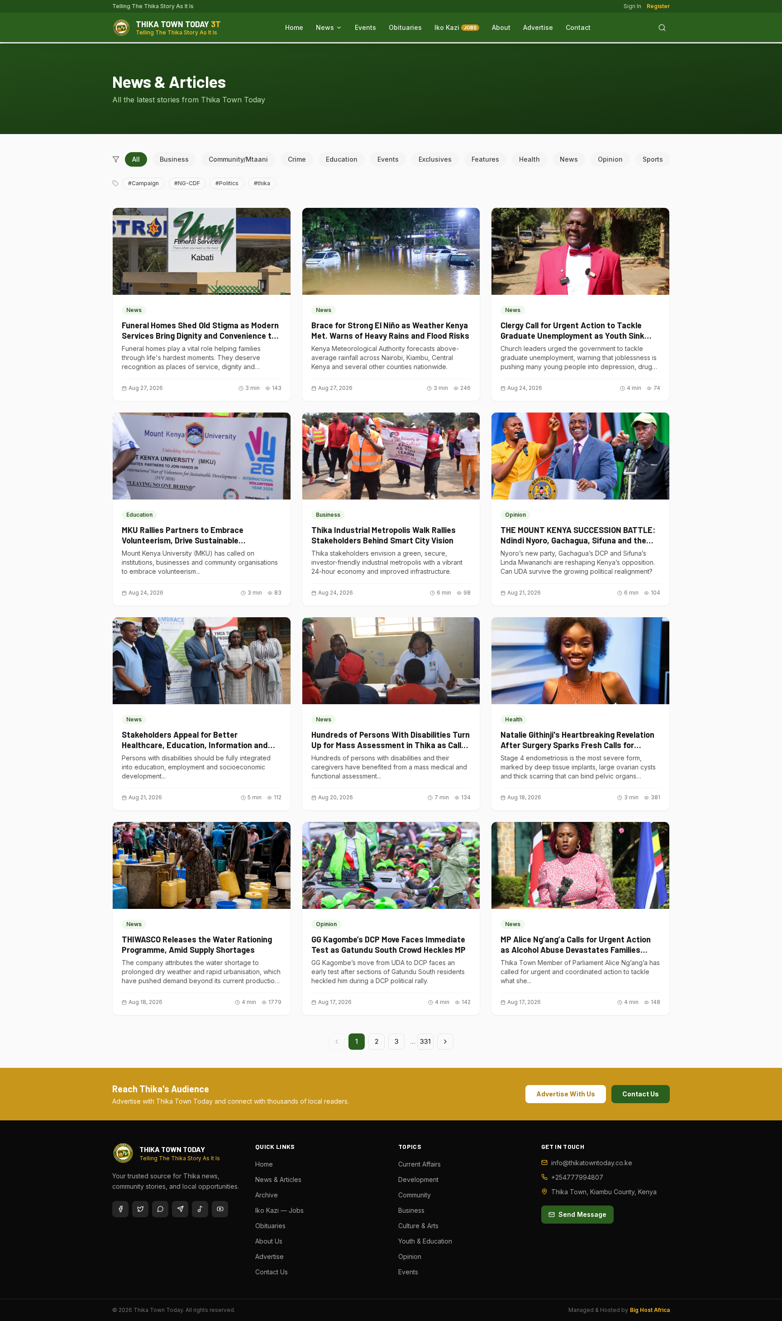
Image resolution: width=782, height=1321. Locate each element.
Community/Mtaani (238, 159)
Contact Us (640, 1094)
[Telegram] (180, 1209)
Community (414, 1195)
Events (365, 27)
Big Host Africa (650, 1310)
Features (485, 159)
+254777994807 (577, 1177)
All (136, 159)
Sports (653, 159)
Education (342, 159)
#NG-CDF (187, 183)
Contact (578, 27)
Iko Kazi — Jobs (279, 1210)
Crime (297, 159)
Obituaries (405, 27)
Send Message (582, 1214)
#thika (262, 183)
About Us (268, 1241)
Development (418, 1179)
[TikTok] (200, 1209)
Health (529, 159)
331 (425, 1041)
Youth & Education (425, 1241)
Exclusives (435, 159)
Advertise (538, 27)
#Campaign (143, 183)
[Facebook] (120, 1209)
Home (294, 27)
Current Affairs (419, 1164)
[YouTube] (220, 1209)
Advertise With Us (565, 1094)
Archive (266, 1195)
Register (658, 6)
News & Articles (278, 1179)
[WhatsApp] (160, 1209)
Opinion (610, 159)
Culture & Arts (418, 1226)
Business (174, 159)
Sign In (632, 6)
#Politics (226, 183)
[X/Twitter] (140, 1209)
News (325, 27)
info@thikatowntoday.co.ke (591, 1163)
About (501, 27)
